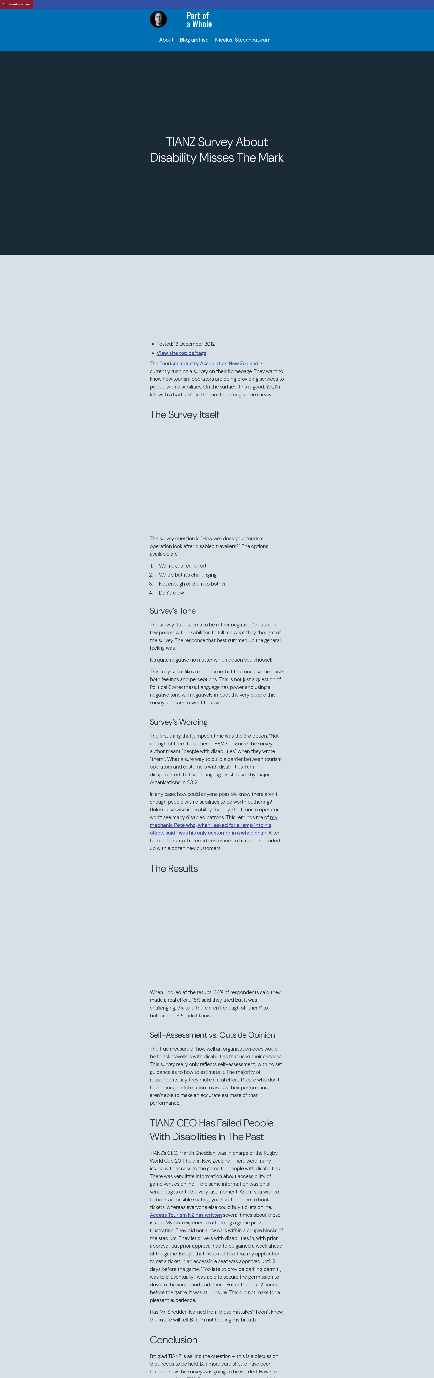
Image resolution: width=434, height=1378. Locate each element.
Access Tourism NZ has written (186, 1215)
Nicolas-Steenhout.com (243, 39)
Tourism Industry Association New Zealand (209, 363)
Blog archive (194, 39)
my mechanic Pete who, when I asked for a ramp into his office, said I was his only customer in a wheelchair (214, 825)
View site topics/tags (181, 353)
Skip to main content (16, 4)
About (166, 39)
